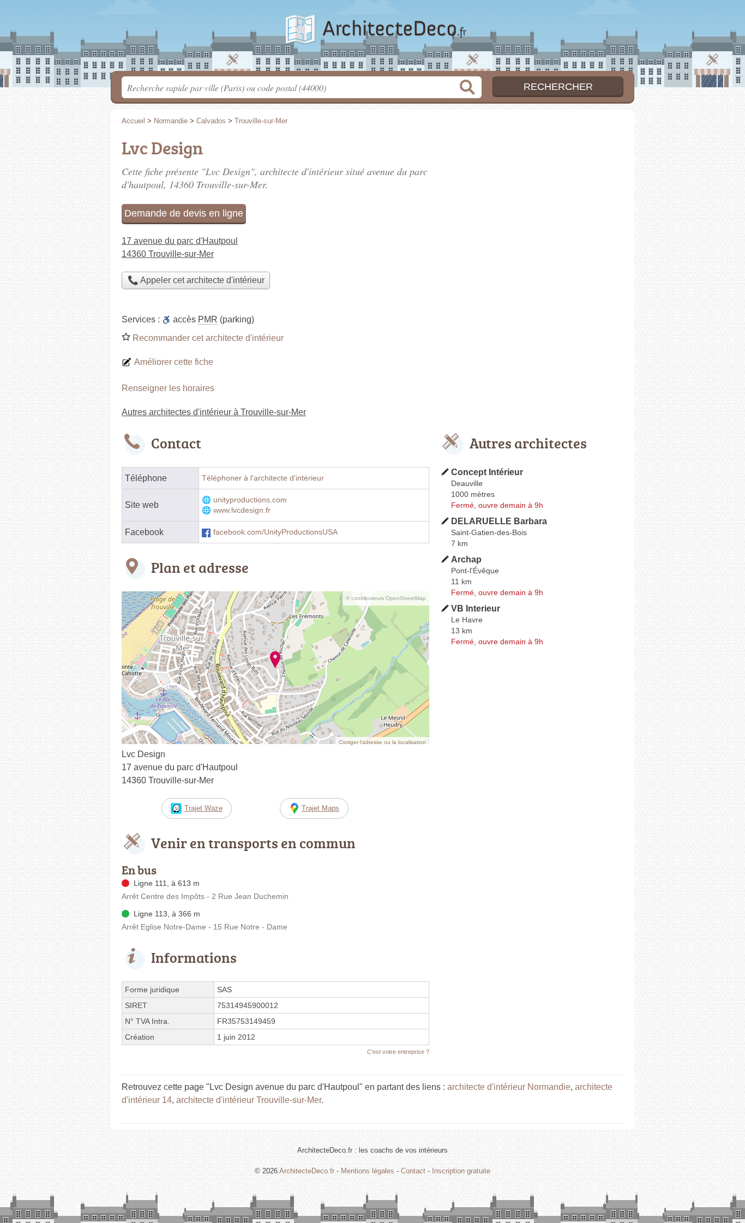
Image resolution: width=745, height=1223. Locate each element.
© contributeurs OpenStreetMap (386, 598)
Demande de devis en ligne (183, 213)
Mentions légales (367, 1171)
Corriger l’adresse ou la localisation (382, 742)
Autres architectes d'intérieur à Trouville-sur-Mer (214, 412)
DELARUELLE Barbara (499, 521)
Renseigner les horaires (168, 388)
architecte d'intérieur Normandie (508, 1087)
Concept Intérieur (487, 472)
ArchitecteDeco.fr (372, 38)
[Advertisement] (531, 210)
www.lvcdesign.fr (242, 510)
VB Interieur (475, 608)
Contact (413, 1171)
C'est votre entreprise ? (398, 1051)
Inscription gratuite (461, 1171)
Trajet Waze (203, 808)
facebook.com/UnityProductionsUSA (275, 532)
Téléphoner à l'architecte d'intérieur (263, 478)
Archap (466, 559)
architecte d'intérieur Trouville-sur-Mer (248, 1100)
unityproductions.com (250, 500)
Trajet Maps (320, 808)
